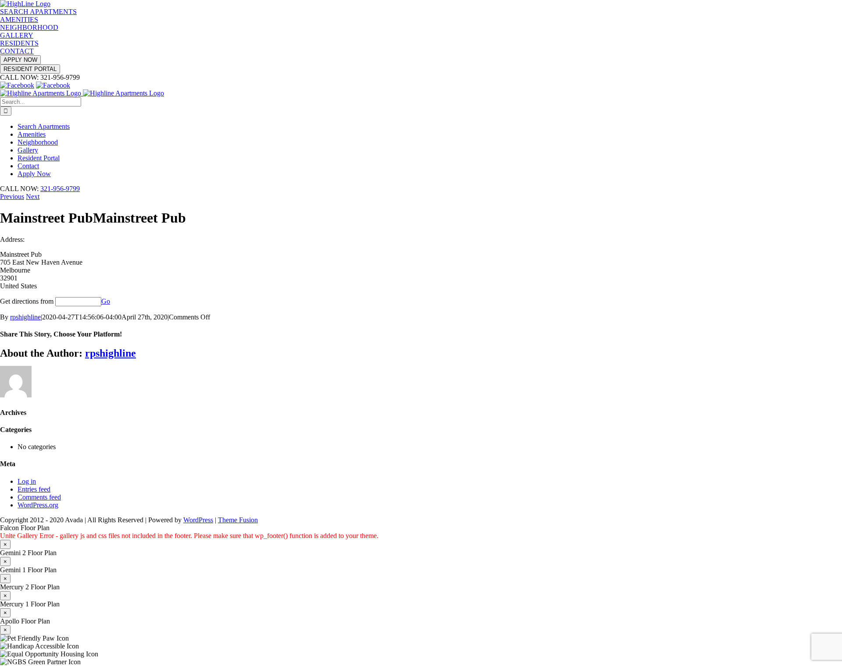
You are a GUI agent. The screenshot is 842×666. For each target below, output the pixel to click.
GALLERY (16, 35)
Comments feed (39, 497)
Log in (27, 481)
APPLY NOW (20, 60)
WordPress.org (38, 505)
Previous (12, 196)
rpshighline (25, 317)
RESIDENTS (19, 43)
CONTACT (17, 51)
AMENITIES (19, 19)
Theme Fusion (238, 520)
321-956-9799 (60, 188)
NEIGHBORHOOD (29, 27)
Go (105, 301)
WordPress (198, 520)
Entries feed (34, 489)
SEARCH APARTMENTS (38, 11)
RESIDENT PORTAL (30, 69)
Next (32, 196)
